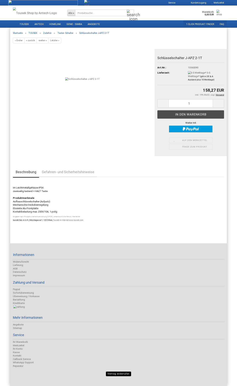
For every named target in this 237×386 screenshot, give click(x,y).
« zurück (30, 40)
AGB (15, 268)
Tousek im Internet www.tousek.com (68, 220)
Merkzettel (218, 2)
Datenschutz (19, 272)
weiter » (43, 40)
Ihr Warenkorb (20, 342)
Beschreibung (26, 172)
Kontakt (17, 355)
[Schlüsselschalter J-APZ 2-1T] (82, 90)
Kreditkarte (19, 303)
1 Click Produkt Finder (200, 24)
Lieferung (18, 265)
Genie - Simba (74, 24)
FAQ (222, 24)
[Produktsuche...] (130, 13)
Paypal (16, 289)
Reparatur (18, 366)
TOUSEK (24, 24)
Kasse (16, 352)
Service (171, 2)
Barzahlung (19, 299)
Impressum (19, 275)
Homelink (55, 24)
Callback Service (22, 359)
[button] (181, 3)
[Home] (13, 23)
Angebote (94, 24)
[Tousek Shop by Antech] (37, 13)
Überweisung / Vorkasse (26, 296)
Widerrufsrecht (21, 261)
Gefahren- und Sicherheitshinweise (68, 172)
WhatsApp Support (23, 362)
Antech (39, 24)
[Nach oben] (10, 380)
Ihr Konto (18, 348)
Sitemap (17, 328)
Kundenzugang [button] (198, 2)
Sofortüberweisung (23, 292)
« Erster (19, 40)
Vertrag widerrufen (118, 374)
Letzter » (54, 40)
